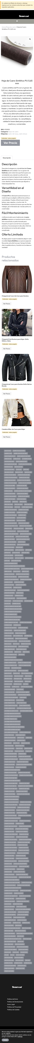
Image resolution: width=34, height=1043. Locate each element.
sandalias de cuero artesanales (10, 515)
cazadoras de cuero (8, 893)
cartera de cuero (8, 922)
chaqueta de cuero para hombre (25, 839)
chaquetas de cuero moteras (22, 791)
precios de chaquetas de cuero (27, 568)
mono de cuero (7, 603)
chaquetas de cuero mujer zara (10, 785)
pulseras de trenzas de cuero (10, 531)
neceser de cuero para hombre (23, 590)
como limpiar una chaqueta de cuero (23, 708)
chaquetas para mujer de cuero (24, 756)
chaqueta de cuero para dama (10, 842)
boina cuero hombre (19, 960)
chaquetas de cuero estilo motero (11, 804)
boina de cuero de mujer (9, 960)
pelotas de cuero (25, 571)
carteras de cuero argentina (23, 914)
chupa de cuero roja (28, 748)
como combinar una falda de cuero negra (12, 729)
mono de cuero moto (28, 600)
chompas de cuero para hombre (10, 756)
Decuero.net (24, 16)
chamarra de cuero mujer (23, 866)
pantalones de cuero (8, 582)
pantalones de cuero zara (9, 574)
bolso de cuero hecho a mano (10, 941)
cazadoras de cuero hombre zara (23, 885)
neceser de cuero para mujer (10, 590)
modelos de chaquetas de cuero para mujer (13, 606)
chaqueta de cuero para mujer (21, 836)
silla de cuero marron (28, 504)
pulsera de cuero (19, 547)
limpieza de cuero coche (25, 643)
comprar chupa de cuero (21, 702)
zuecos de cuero (8, 450)
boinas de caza (15, 952)
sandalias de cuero (22, 515)
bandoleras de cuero (8, 962)
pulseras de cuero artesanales (10, 541)
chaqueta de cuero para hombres (11, 839)
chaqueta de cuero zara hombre (25, 826)
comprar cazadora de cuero (10, 708)
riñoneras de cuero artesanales (25, 525)
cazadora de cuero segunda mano (11, 895)
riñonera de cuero (29, 528)
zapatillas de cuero (8, 453)
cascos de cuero (8, 903)
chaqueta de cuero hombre (23, 850)
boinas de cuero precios (19, 944)
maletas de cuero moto (9, 633)
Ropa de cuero (11, 27)
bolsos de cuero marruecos (20, 930)
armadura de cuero (27, 962)
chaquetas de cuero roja (9, 767)
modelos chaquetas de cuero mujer (11, 622)
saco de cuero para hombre (10, 517)
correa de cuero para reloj (9, 692)
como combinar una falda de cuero (11, 732)
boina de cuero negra (20, 954)
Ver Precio (10, 142)
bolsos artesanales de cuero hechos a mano (13, 938)
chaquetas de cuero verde (9, 764)
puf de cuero (7, 560)
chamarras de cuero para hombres (20, 863)
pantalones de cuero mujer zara (10, 576)
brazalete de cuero (26, 922)
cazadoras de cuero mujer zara (24, 877)
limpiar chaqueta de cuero (9, 649)
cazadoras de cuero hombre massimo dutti (12, 887)
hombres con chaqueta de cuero (11, 665)
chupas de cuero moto (20, 745)
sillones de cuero (23, 501)
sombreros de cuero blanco (10, 488)
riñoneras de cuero (8, 528)
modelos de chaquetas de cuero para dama (13, 611)
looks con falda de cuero (18, 635)
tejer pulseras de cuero (9, 472)
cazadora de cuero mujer (9, 898)
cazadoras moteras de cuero (19, 871)
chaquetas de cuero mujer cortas (11, 788)
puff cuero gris (28, 549)
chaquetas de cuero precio (21, 767)
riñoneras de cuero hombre (24, 523)
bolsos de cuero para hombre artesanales (12, 928)
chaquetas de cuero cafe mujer (10, 815)
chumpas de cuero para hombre (10, 753)
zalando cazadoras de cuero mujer (23, 456)
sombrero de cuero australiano (10, 496)
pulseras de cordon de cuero (10, 544)
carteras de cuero (8, 917)
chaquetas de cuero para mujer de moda (12, 769)
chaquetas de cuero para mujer (10, 772)
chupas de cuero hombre (9, 748)
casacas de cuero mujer (17, 903)
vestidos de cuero (17, 458)
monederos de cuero (16, 603)
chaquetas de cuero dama (9, 810)
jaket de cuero (21, 654)
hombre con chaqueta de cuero (24, 665)
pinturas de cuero (17, 571)
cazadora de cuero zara (18, 893)
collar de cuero (28, 737)
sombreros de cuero (8, 490)
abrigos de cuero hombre (9, 968)
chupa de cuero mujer (9, 751)
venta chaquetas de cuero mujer (11, 464)
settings (20, 1036)
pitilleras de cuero (8, 571)
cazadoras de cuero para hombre (11, 877)
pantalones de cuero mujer (23, 576)
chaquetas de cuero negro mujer (11, 777)
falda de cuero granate (19, 681)
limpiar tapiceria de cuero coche (10, 646)
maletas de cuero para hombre (19, 630)
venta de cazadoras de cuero (21, 461)
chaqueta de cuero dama (9, 855)
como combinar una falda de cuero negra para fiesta (14, 726)
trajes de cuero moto (18, 466)
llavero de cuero (16, 643)
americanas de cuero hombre (10, 965)
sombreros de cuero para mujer (23, 474)
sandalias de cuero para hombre (11, 509)
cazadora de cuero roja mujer (24, 895)
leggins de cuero (18, 651)
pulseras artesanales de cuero (23, 544)
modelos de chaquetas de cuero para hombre (13, 608)
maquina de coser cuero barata (10, 627)
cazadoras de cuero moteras (10, 885)
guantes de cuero (8, 673)
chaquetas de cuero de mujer (24, 804)
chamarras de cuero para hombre (11, 866)
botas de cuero (18, 925)
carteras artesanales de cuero (19, 917)
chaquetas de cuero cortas (10, 812)
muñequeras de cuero (9, 595)
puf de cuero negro (25, 552)
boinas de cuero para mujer (10, 946)
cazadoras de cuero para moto (21, 874)
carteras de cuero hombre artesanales (23, 909)
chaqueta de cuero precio (9, 836)
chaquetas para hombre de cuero (26, 759)
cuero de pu (23, 134)
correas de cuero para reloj (10, 689)
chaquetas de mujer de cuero (22, 761)
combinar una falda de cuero (25, 732)
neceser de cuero (20, 592)
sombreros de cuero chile (21, 485)
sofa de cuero (15, 501)
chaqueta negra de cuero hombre (11, 826)
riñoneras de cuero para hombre (10, 523)
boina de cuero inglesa (19, 957)
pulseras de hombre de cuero (23, 531)
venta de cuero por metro (9, 461)
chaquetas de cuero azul (9, 823)
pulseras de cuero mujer (9, 536)
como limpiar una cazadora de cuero (11, 710)
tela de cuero (26, 469)
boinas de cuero (8, 952)
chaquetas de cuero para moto (24, 772)
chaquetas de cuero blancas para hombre (12, 818)
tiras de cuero (18, 469)
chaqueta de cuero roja (24, 834)
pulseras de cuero (21, 541)
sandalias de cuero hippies (22, 512)
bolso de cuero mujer (27, 938)
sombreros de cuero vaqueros (10, 474)
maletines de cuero (8, 630)
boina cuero (27, 960)
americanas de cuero (22, 965)
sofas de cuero (7, 501)
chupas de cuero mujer (9, 745)
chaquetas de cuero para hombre (26, 775)
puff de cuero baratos (19, 549)
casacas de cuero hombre (9, 906)
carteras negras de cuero (21, 906)
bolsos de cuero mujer (9, 930)
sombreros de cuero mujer (24, 477)
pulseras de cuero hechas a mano (23, 539)
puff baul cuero (7, 552)
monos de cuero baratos (21, 598)
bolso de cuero (20, 941)
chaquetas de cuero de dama (10, 807)
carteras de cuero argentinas (10, 914)
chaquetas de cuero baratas (25, 820)
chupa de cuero (28, 751)
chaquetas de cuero (19, 823)
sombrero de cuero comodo (10, 493)
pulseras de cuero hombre (9, 539)
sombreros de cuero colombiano (25, 482)
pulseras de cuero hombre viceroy (22, 536)
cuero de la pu (13, 134)
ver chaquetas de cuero (26, 458)
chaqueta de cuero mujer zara (10, 844)
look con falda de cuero (9, 638)
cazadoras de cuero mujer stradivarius (12, 879)
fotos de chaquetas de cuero (27, 673)
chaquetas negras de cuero (10, 761)
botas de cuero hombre (9, 925)
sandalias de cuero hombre (10, 512)
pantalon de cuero (8, 587)
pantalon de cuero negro (19, 582)
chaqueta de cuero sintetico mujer (11, 834)
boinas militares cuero (9, 944)
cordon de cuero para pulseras (10, 694)
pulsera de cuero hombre (9, 547)
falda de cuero (27, 681)
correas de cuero (20, 689)
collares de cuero (20, 737)
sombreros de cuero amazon (22, 488)
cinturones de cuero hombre (10, 740)
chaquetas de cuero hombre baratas (11, 799)
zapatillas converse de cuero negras (20, 453)
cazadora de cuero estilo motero (23, 901)
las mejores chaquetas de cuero (11, 654)
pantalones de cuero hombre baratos (11, 579)
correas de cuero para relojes (26, 686)
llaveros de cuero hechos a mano (11, 641)
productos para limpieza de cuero (11, 563)
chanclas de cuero (8, 863)
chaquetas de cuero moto (9, 791)
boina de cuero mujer (8, 957)
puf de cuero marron (18, 555)
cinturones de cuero (21, 740)
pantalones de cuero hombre (26, 579)
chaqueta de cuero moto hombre (11, 847)
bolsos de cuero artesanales (10, 936)
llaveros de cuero (8, 643)
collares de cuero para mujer (10, 737)
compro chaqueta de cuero (10, 702)
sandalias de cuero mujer (23, 509)
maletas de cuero (8, 635)
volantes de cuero (8, 458)
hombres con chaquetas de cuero (24, 662)
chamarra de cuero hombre (10, 869)
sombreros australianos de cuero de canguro (23, 490)
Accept (5, 1040)
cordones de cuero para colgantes (22, 692)
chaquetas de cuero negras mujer (11, 783)
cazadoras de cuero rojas (9, 874)
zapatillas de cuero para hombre (19, 450)
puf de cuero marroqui (9, 555)
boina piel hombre (24, 952)
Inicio (3, 27)
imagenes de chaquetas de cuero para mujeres (13, 659)
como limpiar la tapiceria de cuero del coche (13, 716)
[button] (17, 20)
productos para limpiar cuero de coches (12, 568)
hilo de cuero (7, 667)
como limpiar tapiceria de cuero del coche (12, 713)
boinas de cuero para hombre (22, 946)
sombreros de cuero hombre (10, 480)
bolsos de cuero (20, 936)
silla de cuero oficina (18, 504)
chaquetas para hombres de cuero (11, 759)
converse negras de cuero (9, 700)
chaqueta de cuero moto (23, 847)
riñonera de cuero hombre (18, 528)
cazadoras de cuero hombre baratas (11, 890)
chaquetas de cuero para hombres (11, 775)
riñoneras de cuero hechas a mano (11, 525)
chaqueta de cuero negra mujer (23, 842)
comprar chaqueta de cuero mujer (11, 705)
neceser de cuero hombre (9, 592)
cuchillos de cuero (15, 686)
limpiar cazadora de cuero (21, 649)
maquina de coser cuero (22, 627)
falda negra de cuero (18, 678)
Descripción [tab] (7, 158)
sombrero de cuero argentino (23, 496)
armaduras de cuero (18, 962)
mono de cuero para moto (17, 600)
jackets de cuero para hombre (10, 657)
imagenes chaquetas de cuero (10, 662)
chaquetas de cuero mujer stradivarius (25, 785)
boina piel (6, 954)
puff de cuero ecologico (9, 549)
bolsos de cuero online (26, 928)
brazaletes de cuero (16, 922)
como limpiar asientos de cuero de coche (12, 724)
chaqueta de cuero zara (9, 828)
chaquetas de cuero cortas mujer (23, 810)
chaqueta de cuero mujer (22, 844)
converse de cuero (20, 700)
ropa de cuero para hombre (10, 520)
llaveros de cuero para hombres (21, 638)
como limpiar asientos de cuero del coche (12, 721)
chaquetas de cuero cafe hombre (24, 815)
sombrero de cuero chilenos (22, 493)
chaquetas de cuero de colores (23, 807)
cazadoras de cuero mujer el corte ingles (12, 882)
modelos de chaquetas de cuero (11, 614)
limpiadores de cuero (8, 651)
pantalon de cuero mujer (9, 584)
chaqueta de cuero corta (20, 855)
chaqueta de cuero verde (9, 831)
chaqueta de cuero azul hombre (22, 858)
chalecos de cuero (20, 869)
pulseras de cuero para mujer (25, 533)
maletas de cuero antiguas (20, 633)
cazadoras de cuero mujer (26, 882)
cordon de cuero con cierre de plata (11, 697)
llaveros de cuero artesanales (24, 641)
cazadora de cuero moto (20, 898)
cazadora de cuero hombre (10, 901)
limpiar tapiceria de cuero (23, 646)
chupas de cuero (19, 748)
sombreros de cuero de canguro (10, 482)
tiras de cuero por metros (9, 469)
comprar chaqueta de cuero (24, 705)
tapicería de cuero (28, 472)
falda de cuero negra (8, 681)
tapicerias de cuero (19, 472)
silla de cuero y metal (8, 504)
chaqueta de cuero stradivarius (21, 831)
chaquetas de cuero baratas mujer (11, 820)
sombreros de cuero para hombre (11, 477)
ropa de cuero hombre (21, 520)
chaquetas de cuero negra (24, 783)
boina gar (12, 954)
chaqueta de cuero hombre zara (10, 850)
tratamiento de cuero (8, 466)
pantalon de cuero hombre (20, 584)
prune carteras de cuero (16, 560)
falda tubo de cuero (8, 678)
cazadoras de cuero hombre (25, 890)
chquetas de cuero (22, 753)
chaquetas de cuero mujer (24, 788)
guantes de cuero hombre (23, 670)
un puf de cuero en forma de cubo (25, 464)
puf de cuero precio (16, 552)
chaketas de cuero (8, 871)
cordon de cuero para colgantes (24, 694)
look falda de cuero (28, 635)
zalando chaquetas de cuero (10, 456)
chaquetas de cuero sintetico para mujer (24, 764)
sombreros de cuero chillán (10, 485)
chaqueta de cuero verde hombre (22, 828)
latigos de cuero (26, 651)
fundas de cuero (16, 673)
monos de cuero (8, 600)
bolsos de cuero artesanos (10, 933)
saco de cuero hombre (21, 517)
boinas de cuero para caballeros (10, 949)
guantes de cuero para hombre (10, 670)
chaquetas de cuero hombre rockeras (11, 796)
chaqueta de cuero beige (9, 858)
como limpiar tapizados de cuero (26, 710)
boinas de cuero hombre (23, 949)
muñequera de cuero (19, 595)
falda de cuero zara (27, 678)
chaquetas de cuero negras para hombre (12, 780)
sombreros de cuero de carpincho (23, 480)
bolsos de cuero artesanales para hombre (24, 933)
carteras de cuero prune (9, 909)
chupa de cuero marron (19, 751)
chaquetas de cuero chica (21, 812)
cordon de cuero (23, 697)
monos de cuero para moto (10, 598)
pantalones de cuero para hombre (22, 574)
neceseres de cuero (17, 587)
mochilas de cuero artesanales (25, 622)
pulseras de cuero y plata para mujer (11, 533)
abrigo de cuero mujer (20, 968)
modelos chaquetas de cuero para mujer (12, 619)
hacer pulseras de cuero (16, 667)
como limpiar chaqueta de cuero (11, 718)
